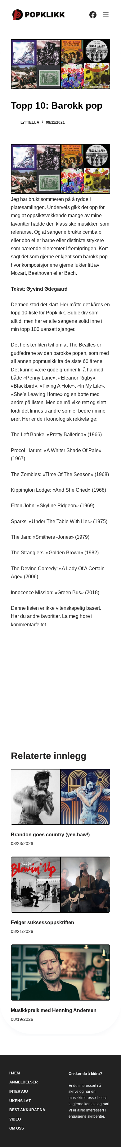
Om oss (16, 1128)
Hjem (14, 1073)
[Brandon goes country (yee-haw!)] (60, 797)
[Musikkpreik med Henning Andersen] (60, 972)
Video (15, 1119)
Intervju (18, 1091)
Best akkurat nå (27, 1110)
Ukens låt (20, 1101)
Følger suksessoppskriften (42, 922)
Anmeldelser (23, 1082)
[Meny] (106, 15)
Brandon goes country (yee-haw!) (50, 834)
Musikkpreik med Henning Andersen (53, 1010)
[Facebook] (92, 14)
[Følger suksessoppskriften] (60, 885)
